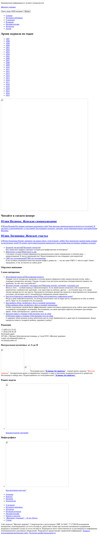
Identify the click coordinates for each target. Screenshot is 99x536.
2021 (8, 91)
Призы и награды (13, 516)
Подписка (10, 26)
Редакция (10, 22)
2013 (8, 73)
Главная (9, 16)
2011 (8, 69)
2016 (8, 80)
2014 (8, 76)
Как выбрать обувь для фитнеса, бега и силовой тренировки (30, 303)
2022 (8, 93)
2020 (8, 89)
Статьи (9, 520)
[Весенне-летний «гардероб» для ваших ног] (60, 285)
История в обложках (14, 18)
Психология (11, 501)
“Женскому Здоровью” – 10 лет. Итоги (21, 518)
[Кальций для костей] (31, 247)
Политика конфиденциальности (42, 533)
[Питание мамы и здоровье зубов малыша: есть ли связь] (29, 316)
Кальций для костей (14, 247)
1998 (8, 41)
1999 (8, 43)
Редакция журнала (13, 511)
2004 (8, 54)
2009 (8, 65)
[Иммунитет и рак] (28, 252)
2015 (8, 78)
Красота (9, 497)
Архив (8, 29)
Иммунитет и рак (13, 252)
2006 (8, 58)
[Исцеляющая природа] (34, 277)
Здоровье (9, 494)
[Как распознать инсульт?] (37, 486)
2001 (8, 47)
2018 (8, 84)
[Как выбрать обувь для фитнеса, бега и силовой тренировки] (31, 305)
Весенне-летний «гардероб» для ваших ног (23, 285)
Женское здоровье (8, 7)
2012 (8, 71)
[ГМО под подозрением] (35, 258)
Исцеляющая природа (15, 277)
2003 (8, 52)
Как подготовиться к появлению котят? (22, 296)
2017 (8, 82)
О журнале (10, 20)
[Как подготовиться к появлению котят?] (55, 296)
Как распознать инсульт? (16, 490)
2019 (8, 86)
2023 (8, 95)
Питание (9, 499)
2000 (8, 45)
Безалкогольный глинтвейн (17, 433)
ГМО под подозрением (15, 258)
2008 (8, 63)
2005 (8, 56)
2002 (8, 50)
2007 (8, 60)
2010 (8, 67)
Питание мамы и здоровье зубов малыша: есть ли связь (28, 314)
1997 (8, 39)
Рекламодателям (12, 24)
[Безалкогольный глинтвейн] (37, 429)
